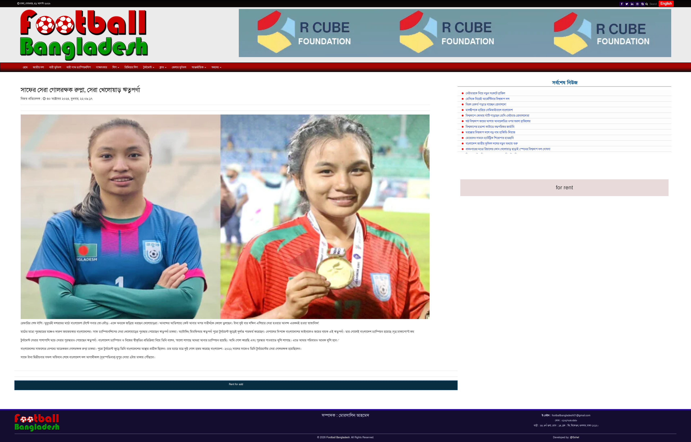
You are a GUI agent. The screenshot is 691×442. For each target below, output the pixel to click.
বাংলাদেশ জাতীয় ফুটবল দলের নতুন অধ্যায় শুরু (492, 144)
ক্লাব (162, 67)
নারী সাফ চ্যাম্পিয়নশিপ (79, 67)
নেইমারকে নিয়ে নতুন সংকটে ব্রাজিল (485, 93)
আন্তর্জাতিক (198, 67)
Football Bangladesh (338, 437)
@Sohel (574, 437)
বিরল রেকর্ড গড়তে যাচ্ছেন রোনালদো (486, 105)
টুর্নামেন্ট (147, 67)
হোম (25, 67)
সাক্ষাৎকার (101, 67)
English (666, 3)
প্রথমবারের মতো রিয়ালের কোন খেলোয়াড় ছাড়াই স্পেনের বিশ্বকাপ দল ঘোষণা (508, 149)
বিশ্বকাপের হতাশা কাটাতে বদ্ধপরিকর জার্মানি (490, 127)
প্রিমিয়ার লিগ (131, 67)
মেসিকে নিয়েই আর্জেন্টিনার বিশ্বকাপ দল (487, 99)
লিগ (114, 67)
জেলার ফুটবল (179, 67)
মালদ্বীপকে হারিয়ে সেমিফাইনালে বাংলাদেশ (489, 110)
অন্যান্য (215, 67)
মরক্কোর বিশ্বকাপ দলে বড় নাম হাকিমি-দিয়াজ (490, 132)
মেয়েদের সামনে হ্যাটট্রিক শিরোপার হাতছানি (490, 138)
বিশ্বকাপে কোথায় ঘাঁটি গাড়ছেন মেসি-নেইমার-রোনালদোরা (497, 116)
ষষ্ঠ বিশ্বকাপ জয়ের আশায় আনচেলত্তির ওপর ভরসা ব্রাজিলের (498, 121)
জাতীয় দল (38, 67)
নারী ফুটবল (55, 67)
